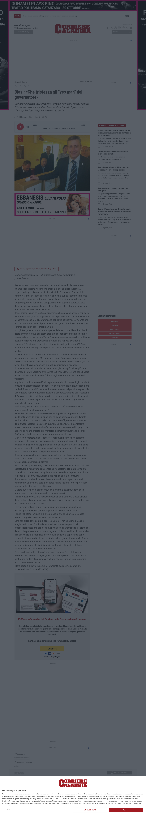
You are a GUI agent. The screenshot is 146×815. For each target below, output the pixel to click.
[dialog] (73, 795)
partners (14, 794)
